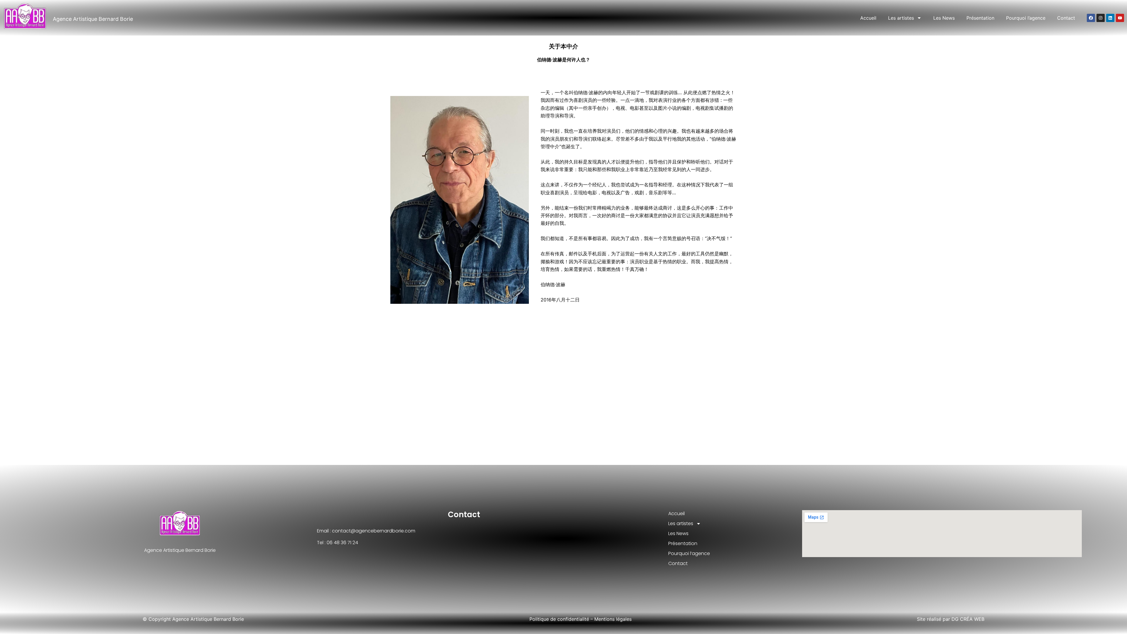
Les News (944, 18)
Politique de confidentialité (559, 619)
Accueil (868, 18)
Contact (1066, 18)
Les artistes (901, 18)
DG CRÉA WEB (967, 619)
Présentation (980, 18)
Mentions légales (613, 619)
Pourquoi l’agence (1025, 18)
